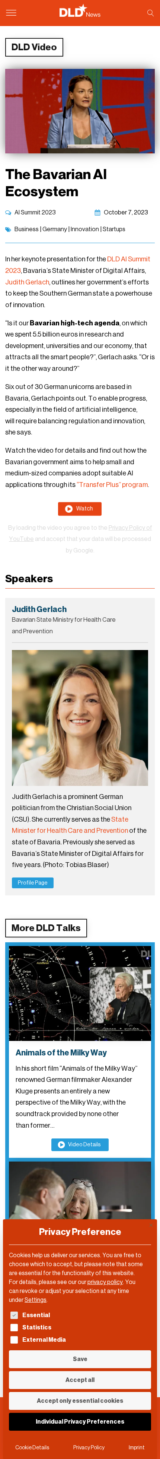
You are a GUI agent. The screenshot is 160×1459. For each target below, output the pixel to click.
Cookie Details (32, 1447)
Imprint (137, 1447)
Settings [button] (36, 1299)
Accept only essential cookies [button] (80, 1400)
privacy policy (105, 1282)
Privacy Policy (89, 1447)
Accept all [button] (80, 1379)
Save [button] (80, 1359)
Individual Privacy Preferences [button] (80, 1421)
